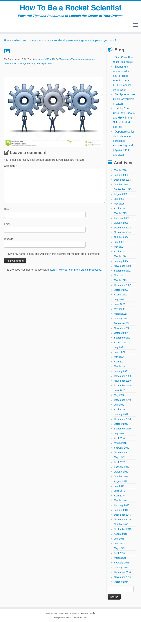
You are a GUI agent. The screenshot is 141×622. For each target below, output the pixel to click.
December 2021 (122, 323)
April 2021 (119, 361)
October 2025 (121, 184)
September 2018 (122, 428)
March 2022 (120, 313)
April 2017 (119, 462)
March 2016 (120, 500)
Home (7, 40)
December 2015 (122, 514)
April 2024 (119, 251)
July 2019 (119, 404)
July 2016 (119, 486)
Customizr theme (78, 617)
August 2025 (120, 194)
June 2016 (119, 490)
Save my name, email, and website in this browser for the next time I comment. (54, 254)
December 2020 (122, 376)
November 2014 (122, 577)
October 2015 (121, 524)
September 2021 (122, 337)
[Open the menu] (135, 25)
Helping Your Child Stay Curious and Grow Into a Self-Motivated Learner (124, 117)
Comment (10, 166)
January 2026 (121, 175)
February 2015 (121, 562)
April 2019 (119, 409)
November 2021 (122, 328)
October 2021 (121, 332)
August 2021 (120, 342)
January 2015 (121, 567)
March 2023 (120, 280)
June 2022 (119, 304)
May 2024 (119, 246)
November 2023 (122, 265)
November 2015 (122, 519)
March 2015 (120, 557)
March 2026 (120, 170)
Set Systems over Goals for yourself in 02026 (124, 98)
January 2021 (121, 371)
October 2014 (121, 581)
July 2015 (119, 538)
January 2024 (121, 261)
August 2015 (120, 533)
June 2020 (119, 390)
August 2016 (120, 481)
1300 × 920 (49, 59)
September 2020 (122, 385)
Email (7, 224)
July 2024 (119, 242)
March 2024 (120, 256)
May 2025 (119, 203)
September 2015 (122, 529)
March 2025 (120, 213)
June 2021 (119, 352)
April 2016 (119, 495)
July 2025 (119, 198)
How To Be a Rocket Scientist (70, 7)
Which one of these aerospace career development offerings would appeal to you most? (65, 40)
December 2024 (122, 227)
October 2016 (121, 476)
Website (8, 239)
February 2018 (121, 447)
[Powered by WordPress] (93, 612)
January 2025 (121, 222)
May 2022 (119, 309)
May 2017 (119, 457)
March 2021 (120, 366)
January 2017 (121, 471)
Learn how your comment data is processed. (76, 269)
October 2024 (121, 237)
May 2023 (119, 275)
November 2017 (122, 452)
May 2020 (119, 395)
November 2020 (122, 380)
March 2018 (120, 443)
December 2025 (122, 179)
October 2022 (121, 289)
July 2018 (119, 433)
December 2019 (122, 399)
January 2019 (121, 414)
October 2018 (121, 423)
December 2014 (122, 572)
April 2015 (119, 553)
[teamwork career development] (53, 111)
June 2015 (119, 543)
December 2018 (122, 419)
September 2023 (122, 270)
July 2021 (119, 347)
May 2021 (119, 356)
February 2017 (121, 466)
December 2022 (122, 285)
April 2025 (119, 208)
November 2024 (122, 232)
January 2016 (121, 510)
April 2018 (119, 438)
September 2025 (122, 189)
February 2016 (121, 505)
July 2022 (119, 299)
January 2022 (121, 318)
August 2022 (120, 294)
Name (7, 209)
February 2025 (121, 218)
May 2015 (119, 548)
